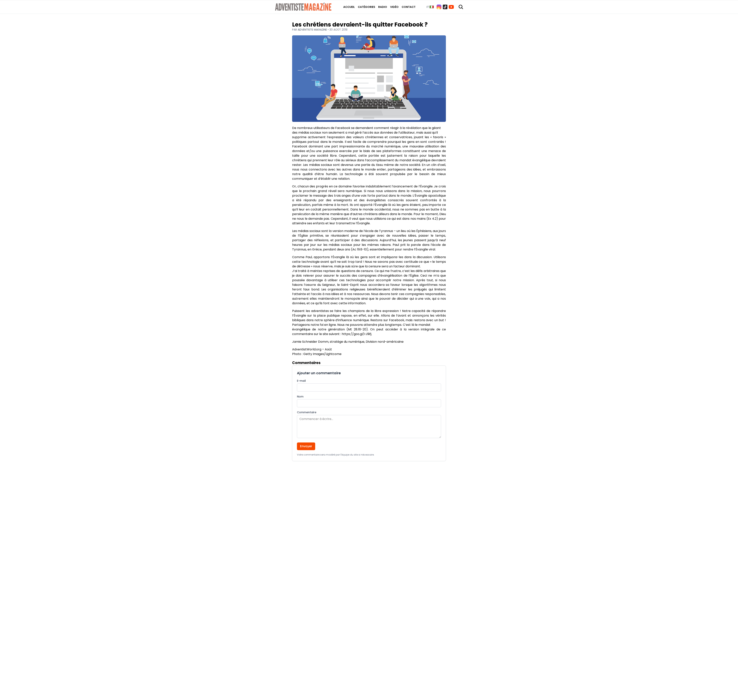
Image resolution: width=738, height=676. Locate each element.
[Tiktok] (445, 7)
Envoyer (306, 446)
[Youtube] (451, 7)
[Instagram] (439, 7)
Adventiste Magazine (313, 30)
